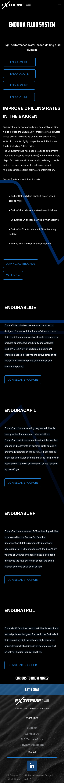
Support (32, 727)
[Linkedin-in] (32, 766)
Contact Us (32, 733)
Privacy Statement (32, 744)
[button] (60, 5)
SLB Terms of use (32, 739)
